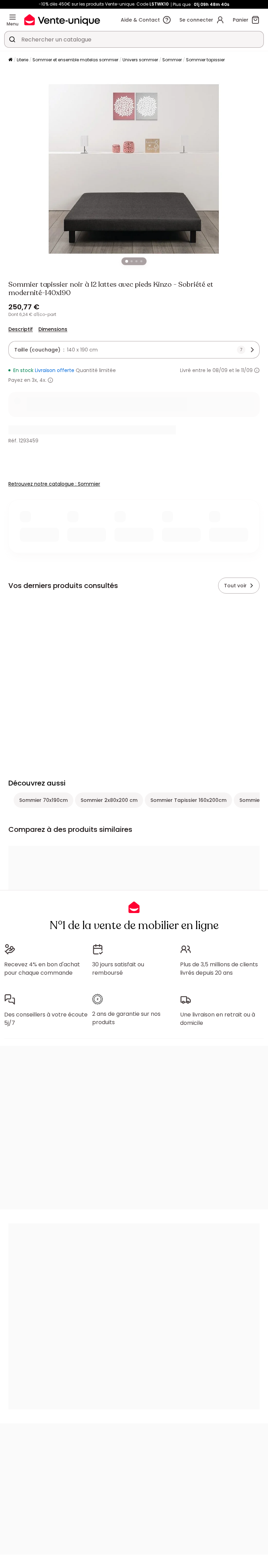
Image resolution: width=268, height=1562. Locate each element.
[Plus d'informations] (257, 370)
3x (34, 380)
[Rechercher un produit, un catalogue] (12, 39)
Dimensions (52, 329)
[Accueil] (10, 60)
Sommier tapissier (205, 60)
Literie (22, 60)
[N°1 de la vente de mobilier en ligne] (62, 19)
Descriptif (20, 329)
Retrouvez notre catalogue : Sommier (54, 483)
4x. (42, 380)
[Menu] (12, 17)
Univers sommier (140, 60)
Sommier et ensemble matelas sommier (75, 60)
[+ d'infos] (50, 380)
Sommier (172, 60)
